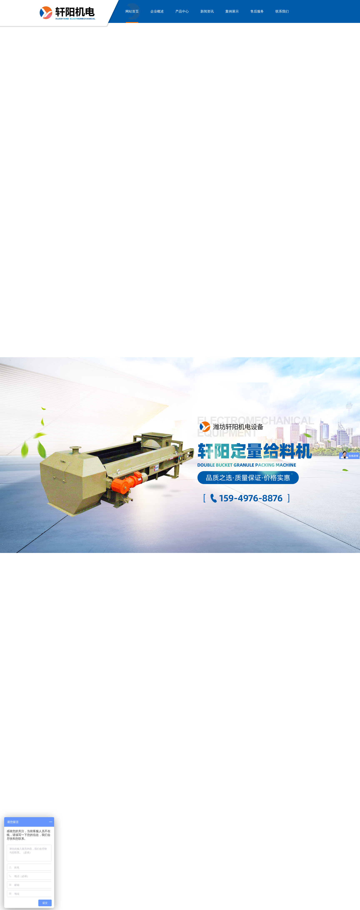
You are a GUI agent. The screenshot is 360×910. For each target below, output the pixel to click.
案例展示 (232, 11)
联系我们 (282, 11)
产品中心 (182, 11)
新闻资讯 (207, 11)
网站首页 (132, 11)
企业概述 (157, 11)
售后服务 (257, 11)
